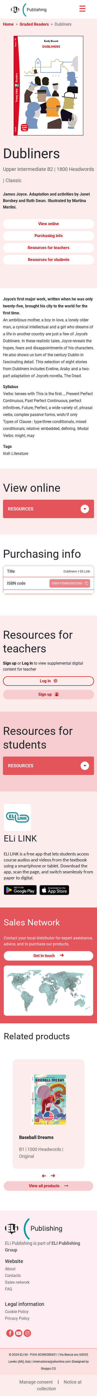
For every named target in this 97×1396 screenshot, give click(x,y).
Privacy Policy (17, 1318)
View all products (44, 1186)
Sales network (17, 1282)
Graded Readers (34, 24)
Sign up (10, 663)
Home (8, 24)
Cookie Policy (17, 1311)
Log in (28, 663)
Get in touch (44, 955)
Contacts (13, 1275)
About (10, 1268)
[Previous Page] (44, 1175)
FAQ (8, 1289)
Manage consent (36, 1382)
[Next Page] (52, 1175)
